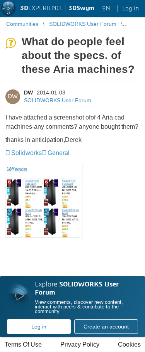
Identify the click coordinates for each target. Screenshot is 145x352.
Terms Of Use (23, 344)
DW (28, 92)
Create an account (106, 326)
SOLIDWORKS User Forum (57, 100)
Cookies (129, 344)
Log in (38, 326)
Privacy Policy (79, 344)
